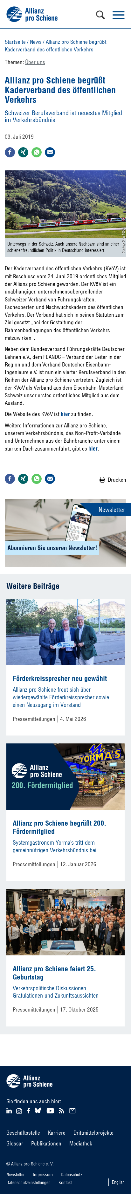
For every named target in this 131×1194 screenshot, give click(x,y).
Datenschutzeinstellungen (28, 1182)
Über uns (35, 62)
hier (93, 448)
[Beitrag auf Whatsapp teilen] (36, 152)
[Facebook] (29, 1110)
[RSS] (62, 1110)
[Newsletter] (73, 1110)
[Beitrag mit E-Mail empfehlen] (50, 152)
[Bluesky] (37, 1113)
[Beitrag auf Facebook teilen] (10, 152)
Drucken (117, 479)
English (118, 1182)
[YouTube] (51, 1110)
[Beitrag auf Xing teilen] (23, 152)
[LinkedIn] (10, 1110)
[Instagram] (19, 1112)
